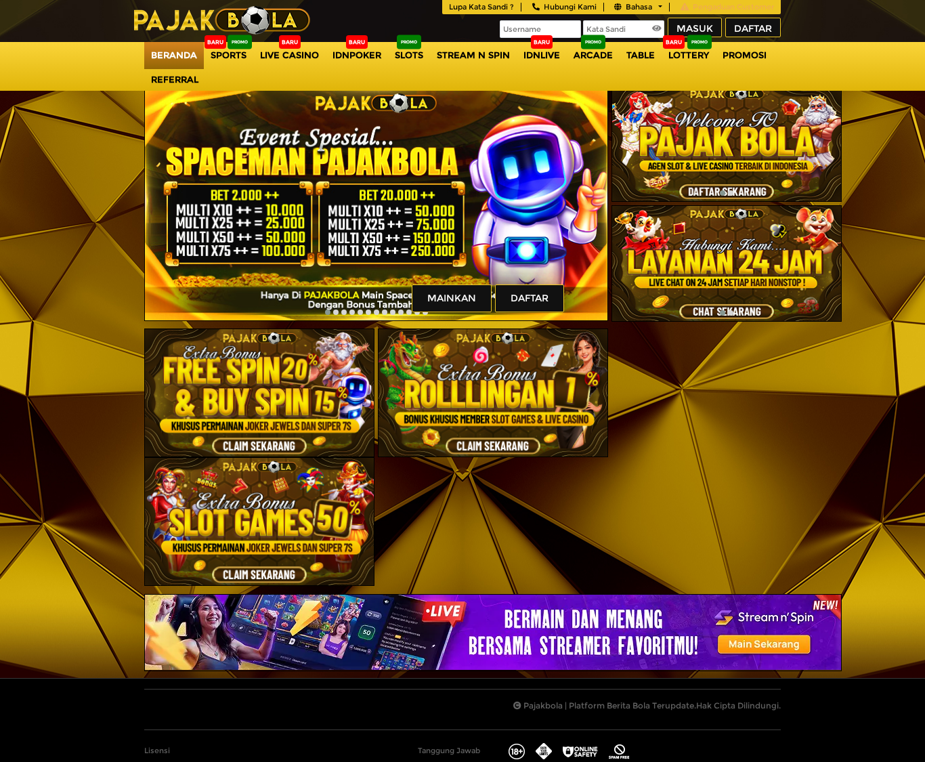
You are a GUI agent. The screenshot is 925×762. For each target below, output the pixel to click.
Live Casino (289, 54)
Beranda (174, 54)
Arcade (593, 54)
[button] (328, 312)
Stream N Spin (473, 54)
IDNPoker (356, 54)
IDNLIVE (541, 54)
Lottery (688, 54)
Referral (174, 79)
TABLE (640, 54)
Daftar (753, 28)
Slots (409, 54)
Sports (228, 54)
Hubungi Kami (570, 7)
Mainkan (451, 298)
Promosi (745, 54)
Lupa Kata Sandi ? (481, 7)
